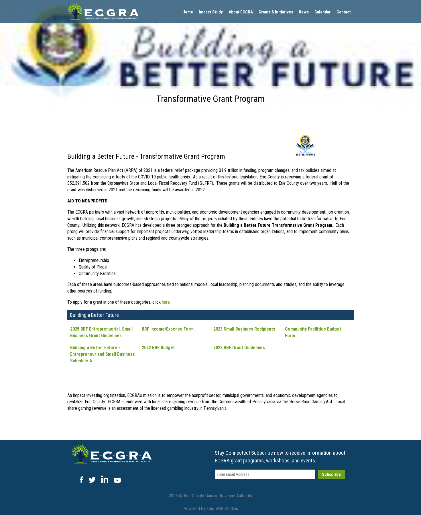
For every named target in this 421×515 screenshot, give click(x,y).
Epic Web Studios (222, 508)
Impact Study (211, 12)
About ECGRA (241, 12)
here (166, 302)
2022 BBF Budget (158, 347)
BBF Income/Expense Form (168, 329)
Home (187, 12)
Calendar (322, 12)
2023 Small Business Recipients (244, 329)
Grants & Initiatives (276, 12)
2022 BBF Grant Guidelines (239, 347)
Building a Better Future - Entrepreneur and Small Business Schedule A (102, 354)
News (304, 12)
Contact (344, 12)
